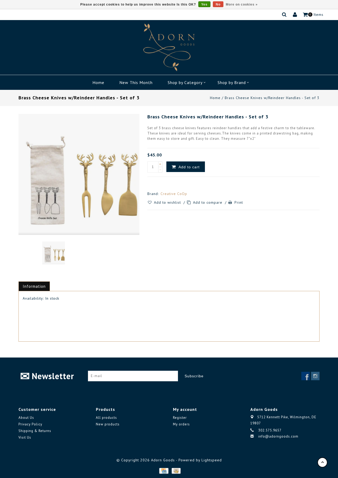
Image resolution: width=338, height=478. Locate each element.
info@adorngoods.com (278, 436)
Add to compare (208, 202)
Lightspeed (211, 460)
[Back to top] (322, 462)
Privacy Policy (30, 424)
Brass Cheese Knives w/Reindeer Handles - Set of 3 (272, 97)
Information (34, 286)
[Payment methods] (163, 470)
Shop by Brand (232, 82)
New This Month (136, 82)
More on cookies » (242, 4)
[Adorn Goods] (169, 47)
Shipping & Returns (34, 431)
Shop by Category (185, 82)
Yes (204, 4)
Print (238, 202)
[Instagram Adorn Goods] (315, 376)
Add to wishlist (168, 202)
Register (180, 417)
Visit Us (24, 437)
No (218, 4)
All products (106, 417)
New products (108, 424)
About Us (26, 417)
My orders (181, 424)
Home (98, 82)
